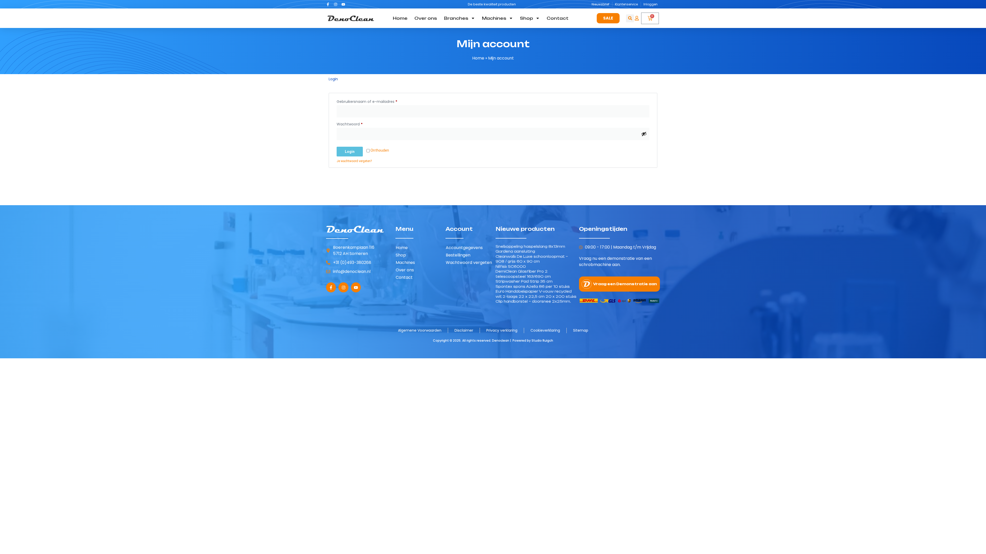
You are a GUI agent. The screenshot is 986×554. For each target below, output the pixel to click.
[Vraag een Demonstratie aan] (587, 284)
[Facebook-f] (328, 4)
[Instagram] (335, 4)
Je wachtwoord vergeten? (354, 161)
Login (350, 152)
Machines (494, 18)
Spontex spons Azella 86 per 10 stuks (533, 286)
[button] (630, 18)
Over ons (425, 18)
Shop (526, 18)
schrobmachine (595, 265)
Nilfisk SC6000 (511, 266)
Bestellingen (458, 255)
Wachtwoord (356, 124)
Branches (456, 18)
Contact (557, 18)
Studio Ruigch (542, 340)
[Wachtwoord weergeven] (644, 134)
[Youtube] (343, 4)
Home (400, 18)
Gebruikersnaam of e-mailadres (373, 101)
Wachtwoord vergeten (469, 262)
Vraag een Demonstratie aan (625, 284)
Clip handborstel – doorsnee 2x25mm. (533, 301)
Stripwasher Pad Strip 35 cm (524, 281)
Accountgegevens (464, 248)
